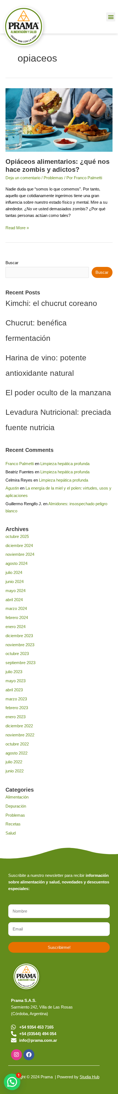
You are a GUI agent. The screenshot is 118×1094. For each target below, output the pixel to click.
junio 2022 (14, 771)
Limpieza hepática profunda (64, 464)
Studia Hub (89, 1077)
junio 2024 (14, 581)
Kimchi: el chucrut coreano (51, 303)
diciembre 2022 (19, 726)
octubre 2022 (17, 744)
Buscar (11, 263)
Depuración (15, 806)
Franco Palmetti (19, 464)
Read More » (17, 227)
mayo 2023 (15, 681)
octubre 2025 (17, 536)
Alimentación (17, 797)
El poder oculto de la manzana (58, 392)
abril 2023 (14, 690)
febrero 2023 (16, 708)
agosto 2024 (16, 563)
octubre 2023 (17, 653)
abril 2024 (14, 600)
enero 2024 (15, 627)
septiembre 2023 (20, 663)
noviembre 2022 (19, 735)
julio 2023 (13, 672)
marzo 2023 (16, 699)
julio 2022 (13, 762)
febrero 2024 (16, 617)
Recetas (13, 824)
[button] (110, 16)
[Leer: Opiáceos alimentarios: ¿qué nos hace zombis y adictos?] (59, 119)
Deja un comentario (22, 178)
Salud (10, 833)
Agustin (12, 488)
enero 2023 (15, 717)
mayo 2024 (15, 591)
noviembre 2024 (19, 554)
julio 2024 (13, 572)
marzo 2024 (16, 608)
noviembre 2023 (19, 645)
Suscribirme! (59, 947)
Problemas (53, 178)
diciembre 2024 (19, 545)
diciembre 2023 (19, 636)
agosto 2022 (16, 753)
